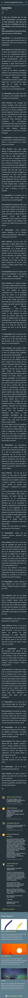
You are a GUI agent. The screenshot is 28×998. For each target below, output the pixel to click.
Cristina (9, 863)
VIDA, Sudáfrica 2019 (6, 956)
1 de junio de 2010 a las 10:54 (14, 859)
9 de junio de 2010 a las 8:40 (14, 905)
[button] (2, 13)
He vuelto (3, 980)
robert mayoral (10, 797)
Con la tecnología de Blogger (15, 996)
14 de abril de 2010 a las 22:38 (14, 804)
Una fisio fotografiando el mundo (14, 2)
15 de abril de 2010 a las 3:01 (14, 819)
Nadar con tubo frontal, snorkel (8, 931)
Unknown (9, 834)
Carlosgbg (9, 823)
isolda (8, 808)
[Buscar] (26, 2)
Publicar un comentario (8, 909)
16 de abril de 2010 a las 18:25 (14, 830)
